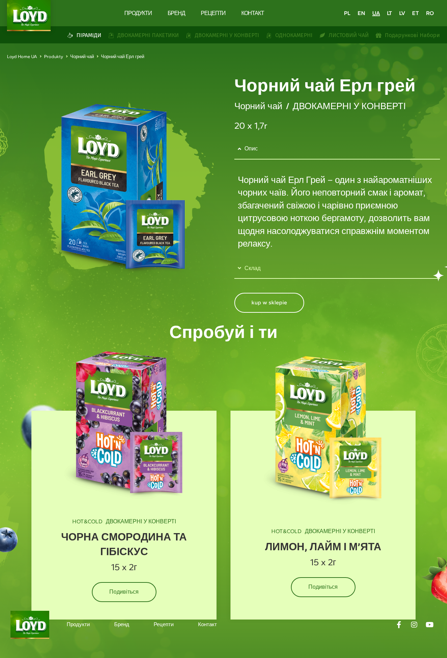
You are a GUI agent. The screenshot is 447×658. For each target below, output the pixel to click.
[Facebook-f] (398, 624)
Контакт (252, 13)
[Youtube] (429, 624)
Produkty (53, 56)
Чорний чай (82, 56)
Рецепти (213, 13)
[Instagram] (414, 624)
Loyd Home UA (22, 56)
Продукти (138, 13)
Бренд (176, 13)
